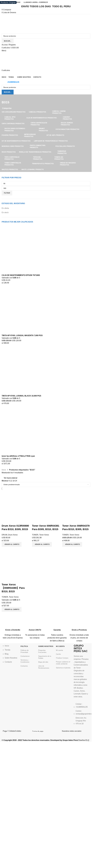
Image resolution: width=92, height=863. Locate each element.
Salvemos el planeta (63, 668)
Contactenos (25, 656)
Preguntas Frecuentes (42, 651)
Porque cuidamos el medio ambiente (63, 663)
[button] (12, 544)
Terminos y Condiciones (25, 661)
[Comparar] (4, 521)
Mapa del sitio (43, 662)
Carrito (58, 654)
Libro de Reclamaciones (43, 667)
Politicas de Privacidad (25, 651)
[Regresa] (4, 97)
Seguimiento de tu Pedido (44, 657)
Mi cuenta (59, 650)
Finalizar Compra (62, 658)
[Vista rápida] (10, 521)
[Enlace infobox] (13, 628)
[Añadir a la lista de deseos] (16, 521)
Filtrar (7, 193)
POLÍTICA (24, 646)
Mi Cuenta (60, 646)
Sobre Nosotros (45, 646)
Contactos (24, 666)
